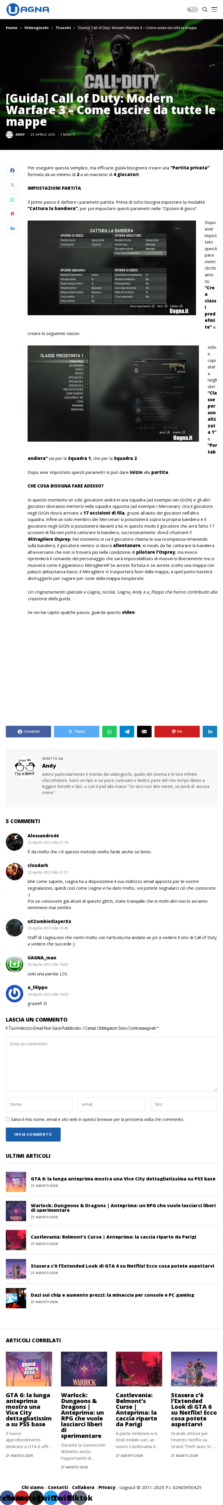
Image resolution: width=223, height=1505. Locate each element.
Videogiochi (36, 27)
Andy (20, 135)
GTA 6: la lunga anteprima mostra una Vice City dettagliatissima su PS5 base (123, 1179)
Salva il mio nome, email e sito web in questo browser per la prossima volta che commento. (97, 1119)
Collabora (83, 1487)
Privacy (106, 1487)
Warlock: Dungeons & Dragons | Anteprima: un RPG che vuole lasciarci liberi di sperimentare (123, 1207)
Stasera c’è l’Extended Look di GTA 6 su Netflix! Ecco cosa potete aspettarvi (122, 1266)
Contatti (58, 1487)
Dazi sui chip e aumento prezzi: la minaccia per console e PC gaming (112, 1295)
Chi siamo (32, 1487)
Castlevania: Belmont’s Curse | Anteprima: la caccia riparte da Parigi (113, 1237)
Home (11, 27)
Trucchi (63, 27)
